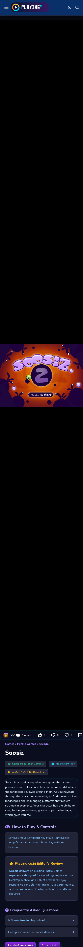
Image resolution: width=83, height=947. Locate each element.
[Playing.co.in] (29, 7)
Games (9, 744)
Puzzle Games (26, 744)
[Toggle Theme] (70, 7)
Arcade (44, 744)
